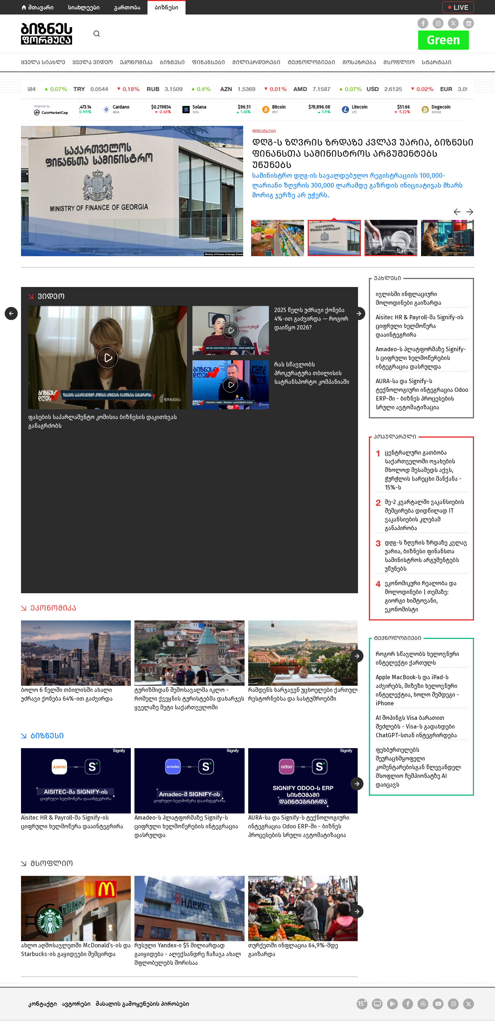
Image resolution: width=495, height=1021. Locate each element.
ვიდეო (51, 296)
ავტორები (76, 1003)
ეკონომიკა (136, 62)
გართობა (127, 7)
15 (362, 1003)
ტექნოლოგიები (311, 62)
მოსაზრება (359, 62)
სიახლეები (84, 7)
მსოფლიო (399, 62)
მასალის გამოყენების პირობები (142, 1003)
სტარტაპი (437, 62)
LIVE (461, 7)
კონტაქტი (42, 1003)
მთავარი (41, 7)
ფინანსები (208, 62)
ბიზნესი (166, 7)
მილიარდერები (256, 62)
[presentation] (457, 211)
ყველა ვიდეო (92, 62)
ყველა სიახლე (43, 62)
